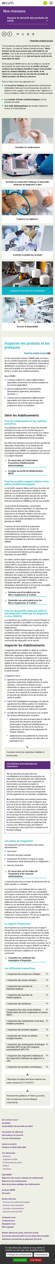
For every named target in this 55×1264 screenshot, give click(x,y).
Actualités (6, 1123)
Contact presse (8, 1221)
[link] (7, 3)
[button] (45, 3)
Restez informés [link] (9, 1199)
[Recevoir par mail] (17, 34)
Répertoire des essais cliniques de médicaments (22, 1178)
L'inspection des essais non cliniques (23, 974)
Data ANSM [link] (7, 1175)
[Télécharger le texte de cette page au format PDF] (33, 34)
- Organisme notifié (9, 1159)
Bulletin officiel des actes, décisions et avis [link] (20, 1233)
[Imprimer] (28, 34)
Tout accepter (20, 1260)
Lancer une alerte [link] (9, 1144)
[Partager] (23, 34)
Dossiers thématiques (11, 1138)
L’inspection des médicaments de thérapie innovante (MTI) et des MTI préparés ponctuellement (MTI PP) (26, 1047)
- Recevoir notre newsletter (13, 1205)
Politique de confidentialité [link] (19, 1254)
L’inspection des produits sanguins (22, 1029)
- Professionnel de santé (12, 1163)
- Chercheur (6, 1169)
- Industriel (6, 1156)
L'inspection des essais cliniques (22, 980)
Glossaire (6, 1193)
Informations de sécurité (12, 1135)
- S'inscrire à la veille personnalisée (16, 1202)
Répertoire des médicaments (14, 1181)
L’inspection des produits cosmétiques (24, 1067)
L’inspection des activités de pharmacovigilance (19, 987)
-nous (8, 1224)
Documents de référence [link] (12, 1132)
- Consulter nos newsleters (13, 1208)
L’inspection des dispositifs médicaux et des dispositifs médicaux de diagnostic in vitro (25, 1058)
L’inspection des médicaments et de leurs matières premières (25, 1022)
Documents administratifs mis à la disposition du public (25, 1236)
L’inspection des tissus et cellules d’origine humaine (22, 1037)
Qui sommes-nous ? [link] (10, 1120)
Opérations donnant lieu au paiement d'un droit (22, 1239)
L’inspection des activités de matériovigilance (19, 996)
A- (10, 34)
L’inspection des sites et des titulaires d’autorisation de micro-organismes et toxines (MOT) (27, 1012)
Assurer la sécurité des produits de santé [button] (27, 19)
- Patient (5, 1166)
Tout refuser (35, 1260)
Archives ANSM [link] (8, 1190)
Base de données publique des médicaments (21, 1184)
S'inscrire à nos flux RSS (12, 1212)
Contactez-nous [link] (9, 1217)
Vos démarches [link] (8, 1153)
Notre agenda (8, 1227)
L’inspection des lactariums (19, 1003)
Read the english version (42, 41)
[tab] (27, 17)
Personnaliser (41, 1254)
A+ (4, 34)
